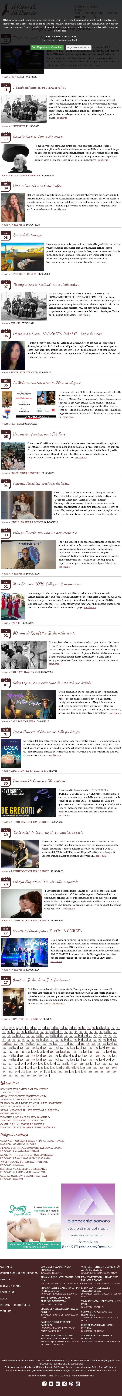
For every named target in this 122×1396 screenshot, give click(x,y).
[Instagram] (64, 1383)
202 (5, 1063)
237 (95, 1067)
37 (42, 1031)
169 (45, 1055)
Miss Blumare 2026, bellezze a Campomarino (46, 583)
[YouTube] (78, 1383)
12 (44, 1027)
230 (53, 1067)
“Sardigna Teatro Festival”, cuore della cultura (46, 284)
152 (63, 1051)
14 (52, 1027)
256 (96, 1071)
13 (48, 1027)
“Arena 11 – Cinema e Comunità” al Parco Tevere (32, 1140)
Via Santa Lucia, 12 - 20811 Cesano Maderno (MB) (49, 1360)
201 (113, 1059)
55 (13, 1035)
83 (33, 1039)
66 (66, 1035)
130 (50, 1047)
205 (23, 1063)
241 (4, 1071)
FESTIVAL (17, 76)
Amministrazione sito (83, 1375)
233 (71, 1067)
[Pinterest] (71, 1383)
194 (73, 1059)
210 (53, 1063)
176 (86, 1055)
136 (84, 1047)
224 (17, 1067)
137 (90, 1047)
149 (46, 1051)
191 (56, 1059)
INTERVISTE (18, 126)
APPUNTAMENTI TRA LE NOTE (30, 821)
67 (71, 1035)
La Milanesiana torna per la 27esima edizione (47, 382)
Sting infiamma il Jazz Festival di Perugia (56, 1301)
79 (14, 1039)
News (4, 76)
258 (109, 1071)
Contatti (6, 1266)
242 (11, 1071)
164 (16, 1055)
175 (80, 1055)
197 (90, 1059)
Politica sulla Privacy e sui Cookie (61, 40)
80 (19, 1039)
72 (95, 1035)
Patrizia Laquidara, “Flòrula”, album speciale (45, 881)
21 (84, 1027)
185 (22, 1059)
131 (56, 1047)
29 (4, 1031)
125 (22, 1047)
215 (81, 1063)
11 (39, 1027)
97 (99, 1039)
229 (47, 1067)
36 (37, 1031)
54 (8, 1035)
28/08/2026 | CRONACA (12, 1164)
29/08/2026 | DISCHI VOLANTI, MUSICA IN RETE (25, 1157)
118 (99, 1043)
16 (62, 1027)
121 (115, 1043)
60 (37, 1035)
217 (93, 1063)
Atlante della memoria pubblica (101, 1338)
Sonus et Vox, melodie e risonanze (23, 1168)
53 (4, 1035)
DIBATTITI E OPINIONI (24, 1018)
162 (4, 1055)
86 (47, 1039)
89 (62, 1039)
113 (71, 1043)
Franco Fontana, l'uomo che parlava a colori (31, 1147)
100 (114, 1039)
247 (42, 1071)
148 (40, 1051)
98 (104, 1039)
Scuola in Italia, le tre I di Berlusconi (41, 979)
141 (113, 1047)
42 (66, 1031)
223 (11, 1067)
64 (56, 1035)
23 (93, 1027)
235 (83, 1067)
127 (33, 1047)
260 (5, 1075)
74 (104, 1035)
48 (96, 1031)
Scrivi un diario (10, 1285)
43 (71, 1031)
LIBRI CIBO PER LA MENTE (27, 522)
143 (10, 1051)
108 (44, 1043)
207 (35, 1063)
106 (33, 1043)
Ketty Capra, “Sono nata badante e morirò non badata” (52, 682)
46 (86, 1031)
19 (75, 1027)
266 (41, 1075)
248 (48, 1071)
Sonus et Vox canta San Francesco (56, 1269)
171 (56, 1055)
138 (96, 1047)
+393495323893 (81, 1360)
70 (85, 1035)
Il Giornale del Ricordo (12, 1360)
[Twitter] (51, 1383)
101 (4, 1043)
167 (33, 1055)
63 (51, 1035)
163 (10, 1055)
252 (72, 1071)
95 (90, 1039)
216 (87, 1063)
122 (4, 1047)
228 (41, 1067)
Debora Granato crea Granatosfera (38, 185)
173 (68, 1055)
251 (66, 1071)
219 (104, 1063)
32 (18, 1031)
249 (54, 1071)
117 (93, 1043)
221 (116, 1063)
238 (101, 1067)
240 (114, 1067)
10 (35, 1027)
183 (10, 1059)
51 (110, 1031)
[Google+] (58, 1383)
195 (79, 1059)
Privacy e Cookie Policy (15, 1304)
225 (23, 1067)
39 (51, 1031)
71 (90, 1035)
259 (115, 1071)
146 (28, 1051)
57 (23, 1035)
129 (45, 1047)
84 (37, 1039)
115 (82, 1043)
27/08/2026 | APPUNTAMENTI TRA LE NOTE (23, 1171)
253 (78, 1071)
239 (107, 1067)
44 (76, 1031)
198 (96, 1059)
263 (22, 1075)
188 (39, 1059)
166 (27, 1055)
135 (79, 1047)
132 (61, 1047)
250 (60, 1071)
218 (99, 1063)
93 (80, 1039)
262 (16, 1075)
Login (4, 1298)
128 (39, 1047)
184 (16, 1059)
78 (9, 1039)
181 (114, 1055)
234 (77, 1067)
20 (79, 1027)
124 (16, 1047)
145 (22, 1051)
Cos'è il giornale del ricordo (19, 1273)
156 (86, 1051)
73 (99, 1035)
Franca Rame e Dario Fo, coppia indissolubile (31, 1105)
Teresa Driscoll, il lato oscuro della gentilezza (46, 731)
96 (95, 1039)
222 (5, 1067)
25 (103, 1027)
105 (27, 1043)
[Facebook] (44, 1383)
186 (27, 1059)
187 (33, 1059)
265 (35, 1075)
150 (52, 1051)
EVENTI (15, 323)
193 (67, 1059)
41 (61, 1031)
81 (23, 1039)
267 (47, 1075)
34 (27, 1031)
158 (97, 1051)
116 (88, 1043)
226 (29, 1067)
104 (21, 1043)
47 (90, 1031)
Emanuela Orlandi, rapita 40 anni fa (59, 1313)
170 (50, 1055)
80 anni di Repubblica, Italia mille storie (44, 632)
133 (67, 1047)
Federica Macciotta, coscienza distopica (41, 483)
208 (41, 1063)
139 (102, 1047)
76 (114, 1035)
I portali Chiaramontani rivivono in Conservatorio (60, 1340)
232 (65, 1067)
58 (28, 1035)
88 (57, 1039)
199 (102, 1059)
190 (50, 1059)
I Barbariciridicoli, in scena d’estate (39, 87)
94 (85, 1039)
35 (32, 1031)
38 (47, 1031)
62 (47, 1035)
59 (33, 1035)
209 (47, 1063)
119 (104, 1043)
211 (58, 1063)
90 (66, 1039)
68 (76, 1035)
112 (66, 1043)
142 (4, 1051)
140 (108, 1047)
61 (42, 1035)
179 (103, 1055)
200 (108, 1059)
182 (4, 1059)
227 (35, 1067)
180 (109, 1055)
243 (17, 1071)
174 (74, 1055)
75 (109, 1035)
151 (57, 1051)
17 (66, 1027)
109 (50, 1043)
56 (18, 1035)
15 (57, 1027)
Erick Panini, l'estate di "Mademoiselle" (27, 1154)
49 (100, 1031)
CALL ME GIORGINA (23, 721)
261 (10, 1075)
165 (22, 1055)
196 (84, 1059)
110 (55, 1043)
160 (109, 1051)
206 (29, 1063)
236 (89, 1067)
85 (42, 1039)
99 (109, 1039)
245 (29, 1071)
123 (10, 1047)
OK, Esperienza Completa (47, 47)
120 (110, 1043)
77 (4, 1039)
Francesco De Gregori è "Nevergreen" (39, 780)
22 (89, 1027)
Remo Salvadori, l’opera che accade (38, 136)
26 (108, 1027)
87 (52, 1039)
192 (61, 1059)
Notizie (5, 1279)
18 (71, 1027)
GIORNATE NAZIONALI (25, 672)
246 (35, 1071)
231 (59, 1067)
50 (105, 1031)
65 (61, 1035)
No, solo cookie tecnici (78, 47)
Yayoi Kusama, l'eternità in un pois (24, 1161)
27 (113, 1027)
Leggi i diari (8, 1292)
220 (110, 1063)
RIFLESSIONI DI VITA (24, 273)
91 (71, 1039)
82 (28, 1039)
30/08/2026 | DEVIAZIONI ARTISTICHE (20, 1150)
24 (98, 1027)
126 (27, 1047)
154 (74, 1051)
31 (13, 1031)
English (5, 1311)
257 (103, 1071)
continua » (62, 117)
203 (11, 1063)
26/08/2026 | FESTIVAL (11, 1178)
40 (56, 1031)
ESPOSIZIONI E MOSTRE (25, 175)
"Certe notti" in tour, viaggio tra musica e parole (48, 832)
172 (62, 1055)
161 (114, 1051)
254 (84, 1071)
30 (8, 1031)
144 (16, 1051)
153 (68, 1051)
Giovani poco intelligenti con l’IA (61, 1280)
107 (39, 1043)
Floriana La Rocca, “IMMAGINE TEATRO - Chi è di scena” (58, 333)
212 (64, 1063)
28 (118, 1027)
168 (39, 1055)
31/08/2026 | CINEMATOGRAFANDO (18, 1143)
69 (80, 1035)
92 (76, 1039)
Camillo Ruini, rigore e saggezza (58, 1326)
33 (22, 1031)
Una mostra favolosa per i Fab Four (39, 434)
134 (73, 1047)
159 (103, 1051)
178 (97, 1055)
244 (23, 1071)
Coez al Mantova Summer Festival (23, 1175)
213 (70, 1063)
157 (92, 1051)
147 (34, 1051)
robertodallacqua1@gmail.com (105, 1360)
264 (28, 1075)
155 (80, 1051)
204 (17, 1063)
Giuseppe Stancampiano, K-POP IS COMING (47, 930)
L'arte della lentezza (27, 234)
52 (115, 1031)
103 (15, 1043)
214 (76, 1063)
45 (81, 1031)
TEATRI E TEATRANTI (24, 372)
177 (92, 1055)
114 (77, 1043)
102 (10, 1043)
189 (45, 1059)
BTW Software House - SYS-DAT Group (50, 1375)
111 (61, 1043)
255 (90, 1071)
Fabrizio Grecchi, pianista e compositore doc (45, 532)
